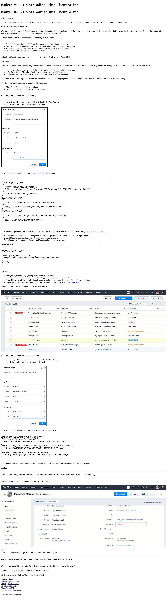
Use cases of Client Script (11, 590)
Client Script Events (8, 586)
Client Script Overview (10, 581)
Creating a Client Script (10, 584)
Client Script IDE (37, 173)
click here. (75, 282)
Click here (5, 575)
